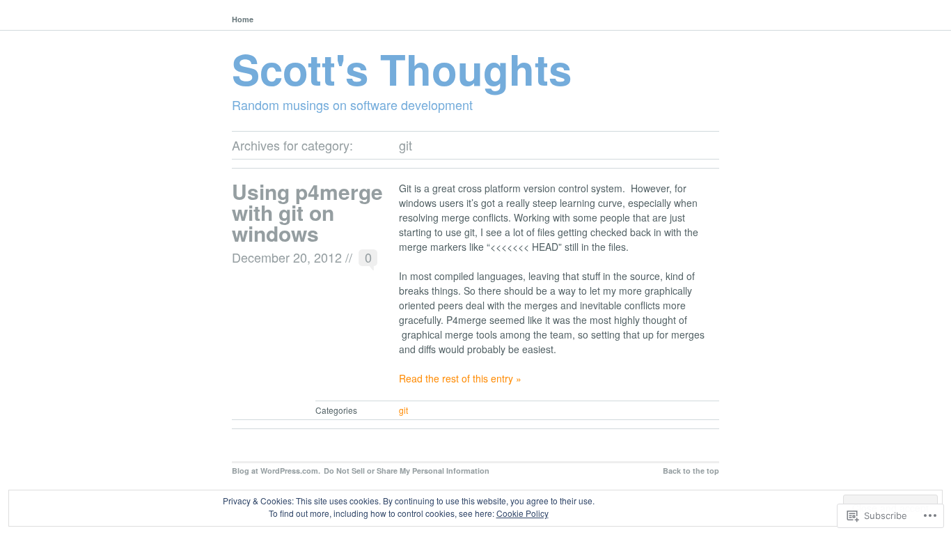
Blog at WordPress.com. (276, 470)
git (403, 410)
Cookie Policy (522, 513)
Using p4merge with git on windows (307, 212)
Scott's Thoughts (402, 68)
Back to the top (691, 470)
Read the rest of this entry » (460, 378)
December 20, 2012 (287, 257)
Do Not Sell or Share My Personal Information (406, 470)
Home (242, 19)
